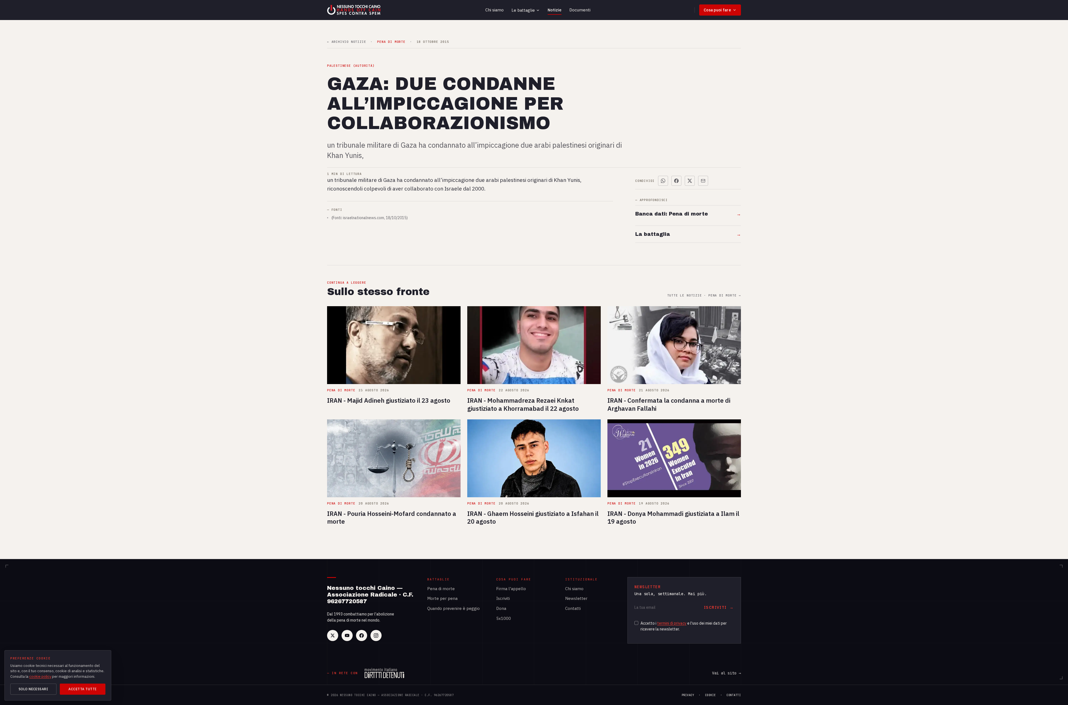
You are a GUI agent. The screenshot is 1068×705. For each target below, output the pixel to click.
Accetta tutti (82, 689)
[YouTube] (347, 635)
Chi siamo (494, 10)
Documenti (579, 10)
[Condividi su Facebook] (676, 181)
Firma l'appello (511, 588)
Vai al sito (726, 673)
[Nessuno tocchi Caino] (354, 10)
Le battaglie (523, 10)
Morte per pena (442, 598)
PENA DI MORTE (391, 42)
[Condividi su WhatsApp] (663, 181)
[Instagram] (376, 635)
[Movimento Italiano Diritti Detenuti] (384, 673)
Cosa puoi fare (717, 10)
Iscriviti (503, 598)
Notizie (555, 10)
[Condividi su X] (690, 181)
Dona (501, 608)
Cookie (710, 695)
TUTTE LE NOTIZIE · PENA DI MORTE (704, 295)
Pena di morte (441, 588)
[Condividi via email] (703, 181)
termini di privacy (671, 623)
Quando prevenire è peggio (453, 608)
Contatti (573, 608)
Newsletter (576, 598)
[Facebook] (361, 635)
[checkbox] (636, 623)
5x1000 (503, 618)
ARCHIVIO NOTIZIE (346, 42)
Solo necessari (33, 689)
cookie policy (40, 676)
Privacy (688, 695)
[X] (332, 635)
